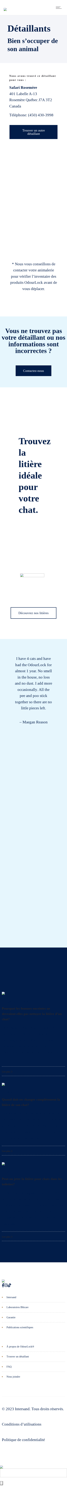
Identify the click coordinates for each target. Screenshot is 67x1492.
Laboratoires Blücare (17, 1307)
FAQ (9, 1366)
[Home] (5, 6)
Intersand (11, 1297)
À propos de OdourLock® (20, 1346)
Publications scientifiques (20, 1327)
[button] (2, 785)
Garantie (11, 1317)
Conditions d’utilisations (21, 1424)
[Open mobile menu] (59, 7)
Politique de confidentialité (23, 1440)
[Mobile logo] (1, 1464)
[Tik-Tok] (9, 1285)
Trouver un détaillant (18, 1356)
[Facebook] (3, 1285)
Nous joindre (13, 1376)
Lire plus (6, 1071)
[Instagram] (6, 1285)
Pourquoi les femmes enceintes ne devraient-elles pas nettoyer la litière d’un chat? (32, 1014)
